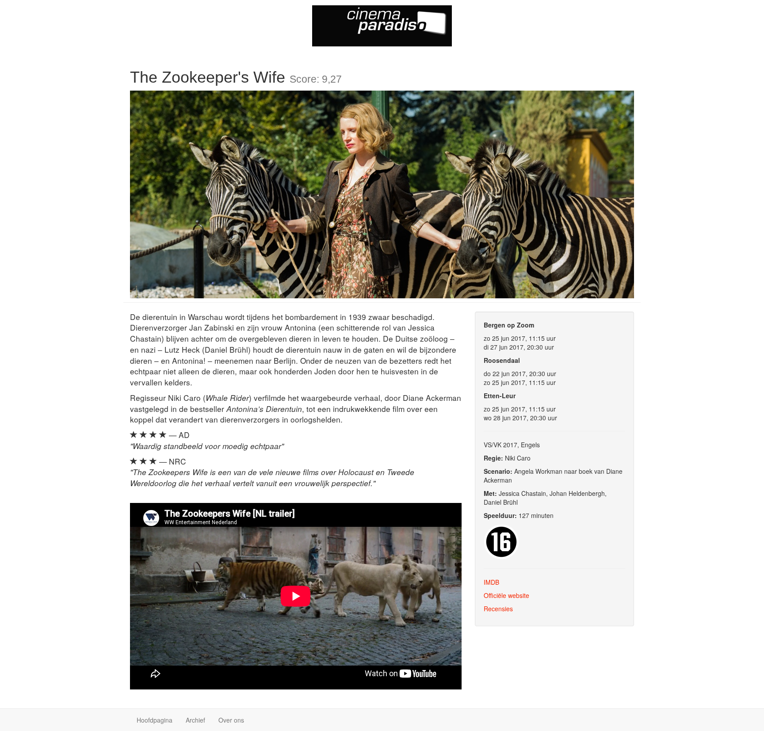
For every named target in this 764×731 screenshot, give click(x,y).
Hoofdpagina (154, 720)
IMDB (491, 582)
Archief (195, 720)
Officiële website (506, 595)
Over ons (231, 720)
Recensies (498, 608)
